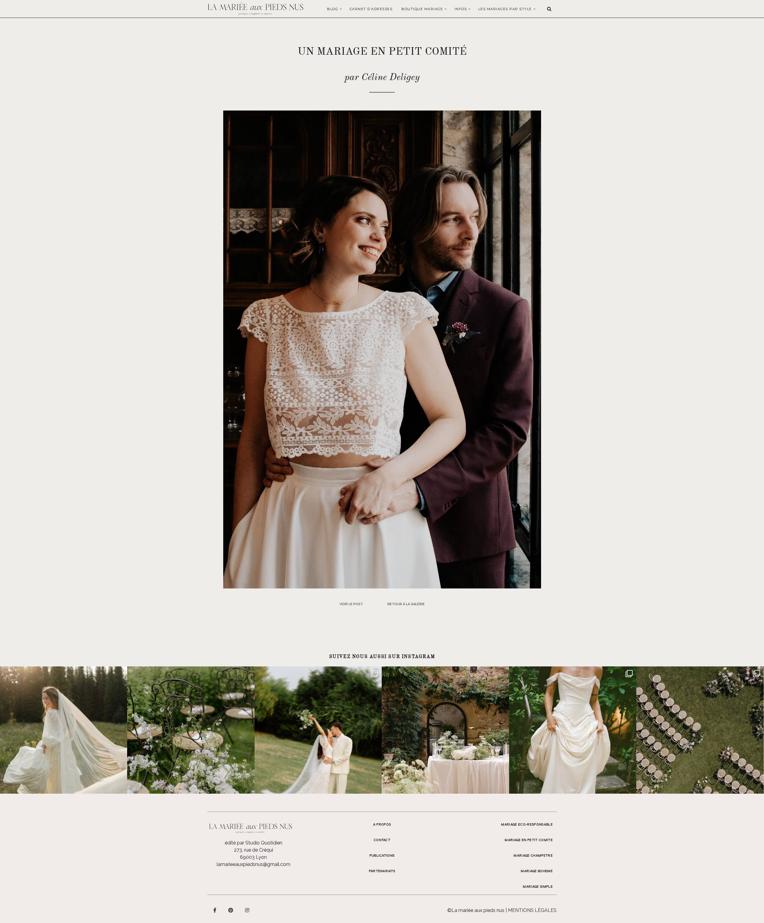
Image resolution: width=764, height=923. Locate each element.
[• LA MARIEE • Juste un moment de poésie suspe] (63, 730)
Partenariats (382, 871)
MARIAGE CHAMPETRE (533, 856)
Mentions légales (532, 910)
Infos (461, 9)
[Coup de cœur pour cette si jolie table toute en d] (445, 730)
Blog (332, 9)
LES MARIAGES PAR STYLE (505, 9)
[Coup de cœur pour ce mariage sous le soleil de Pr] (572, 730)
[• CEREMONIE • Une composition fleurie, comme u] (190, 730)
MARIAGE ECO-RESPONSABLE (527, 825)
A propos (382, 825)
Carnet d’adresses (371, 9)
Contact (382, 840)
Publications (382, 856)
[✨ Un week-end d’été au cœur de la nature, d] (318, 730)
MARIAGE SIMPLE (538, 887)
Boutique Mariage (422, 9)
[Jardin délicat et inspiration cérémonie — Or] (699, 730)
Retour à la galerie (406, 604)
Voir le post (351, 604)
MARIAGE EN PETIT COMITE (529, 840)
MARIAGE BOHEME (537, 871)
